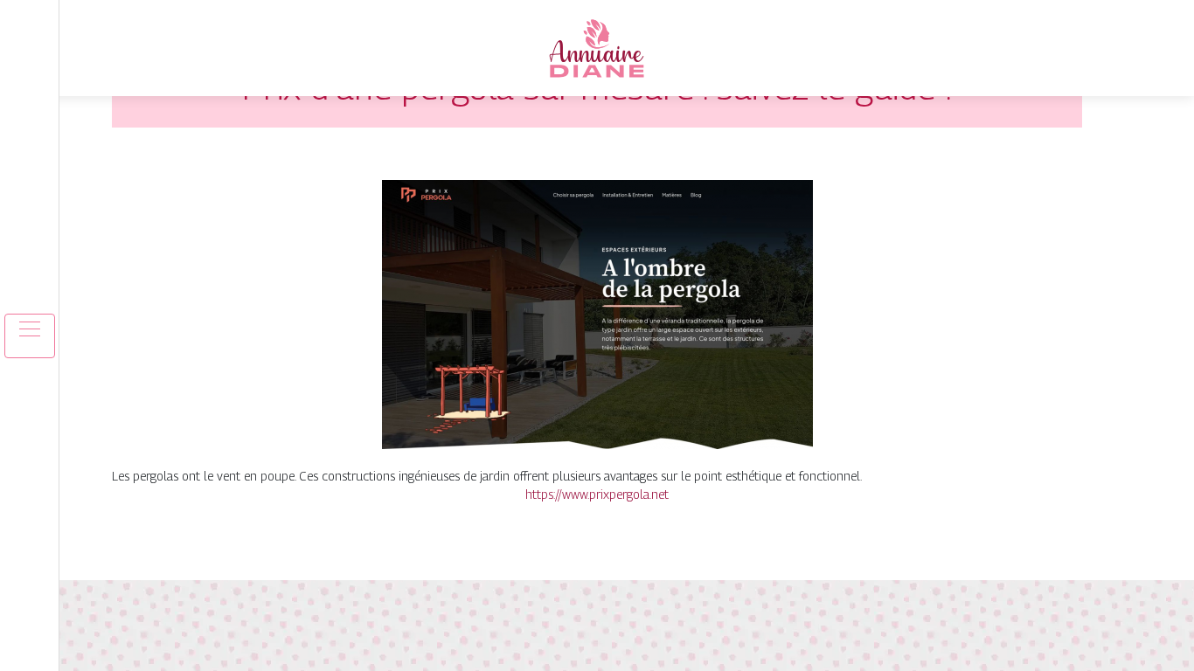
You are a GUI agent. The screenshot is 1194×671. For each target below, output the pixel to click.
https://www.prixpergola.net (597, 494)
